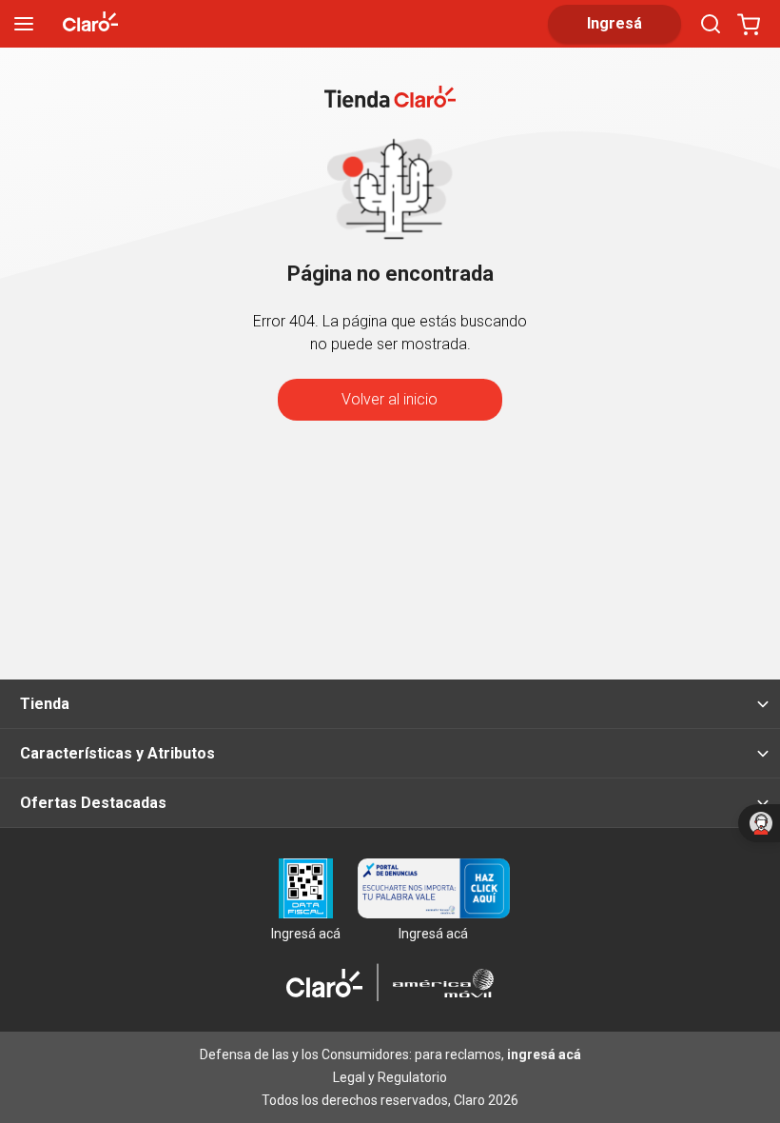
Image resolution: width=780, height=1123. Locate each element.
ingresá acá (544, 1054)
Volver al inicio (389, 399)
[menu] (24, 24)
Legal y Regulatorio (390, 1077)
